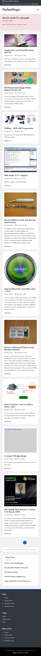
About (4, 616)
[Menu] (38, 9)
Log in (6, 598)
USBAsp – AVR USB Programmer (18, 128)
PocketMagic (11, 9)
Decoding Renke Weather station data (16, 567)
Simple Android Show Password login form (17, 581)
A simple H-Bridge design (15, 456)
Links (3, 622)
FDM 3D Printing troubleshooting (14, 576)
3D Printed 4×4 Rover (11, 572)
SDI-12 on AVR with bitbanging (13, 563)
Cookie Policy (6, 619)
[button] (16, 542)
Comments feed (9, 603)
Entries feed (8, 600)
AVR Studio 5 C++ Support (16, 175)
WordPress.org (9, 606)
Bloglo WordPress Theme (20, 652)
